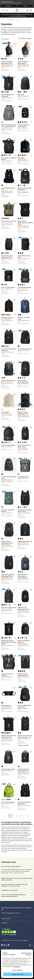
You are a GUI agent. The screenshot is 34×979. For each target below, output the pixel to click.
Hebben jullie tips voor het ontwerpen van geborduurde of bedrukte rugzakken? (16, 879)
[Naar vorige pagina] (5, 816)
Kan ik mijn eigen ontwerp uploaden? (11, 866)
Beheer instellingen (17, 970)
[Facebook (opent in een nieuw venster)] (2, 945)
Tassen (18, 19)
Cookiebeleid (16, 966)
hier (24, 16)
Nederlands (8, 5)
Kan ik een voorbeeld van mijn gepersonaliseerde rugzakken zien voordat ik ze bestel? (14, 885)
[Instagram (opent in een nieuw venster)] (4, 945)
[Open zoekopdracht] (6, 10)
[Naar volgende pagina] (28, 816)
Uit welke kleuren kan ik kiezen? (9, 890)
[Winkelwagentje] (31, 10)
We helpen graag (5, 918)
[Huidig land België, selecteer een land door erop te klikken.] (31, 945)
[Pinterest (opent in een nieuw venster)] (8, 945)
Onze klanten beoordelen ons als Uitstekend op (14, 940)
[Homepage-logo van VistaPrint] (17, 10)
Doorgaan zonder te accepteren (26, 953)
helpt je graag (10, 913)
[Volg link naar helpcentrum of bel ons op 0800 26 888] (27, 10)
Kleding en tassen (10, 19)
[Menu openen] (3, 10)
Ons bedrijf (4, 922)
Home (2, 19)
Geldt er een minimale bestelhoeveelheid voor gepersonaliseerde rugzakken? (13, 895)
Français (25, 5)
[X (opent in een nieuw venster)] (6, 945)
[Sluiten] (32, 1)
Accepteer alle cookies (17, 974)
